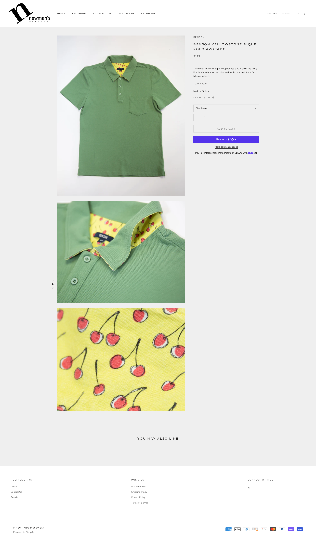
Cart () (302, 13)
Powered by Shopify (23, 532)
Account (271, 14)
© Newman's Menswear (29, 528)
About (14, 486)
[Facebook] (205, 97)
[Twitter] (209, 97)
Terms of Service (139, 502)
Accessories (102, 13)
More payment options (226, 146)
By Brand (148, 13)
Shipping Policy (139, 491)
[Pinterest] (213, 97)
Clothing (79, 13)
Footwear (126, 13)
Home (61, 13)
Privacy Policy (138, 497)
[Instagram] (249, 488)
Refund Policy (138, 486)
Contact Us (16, 491)
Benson (199, 37)
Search (286, 14)
